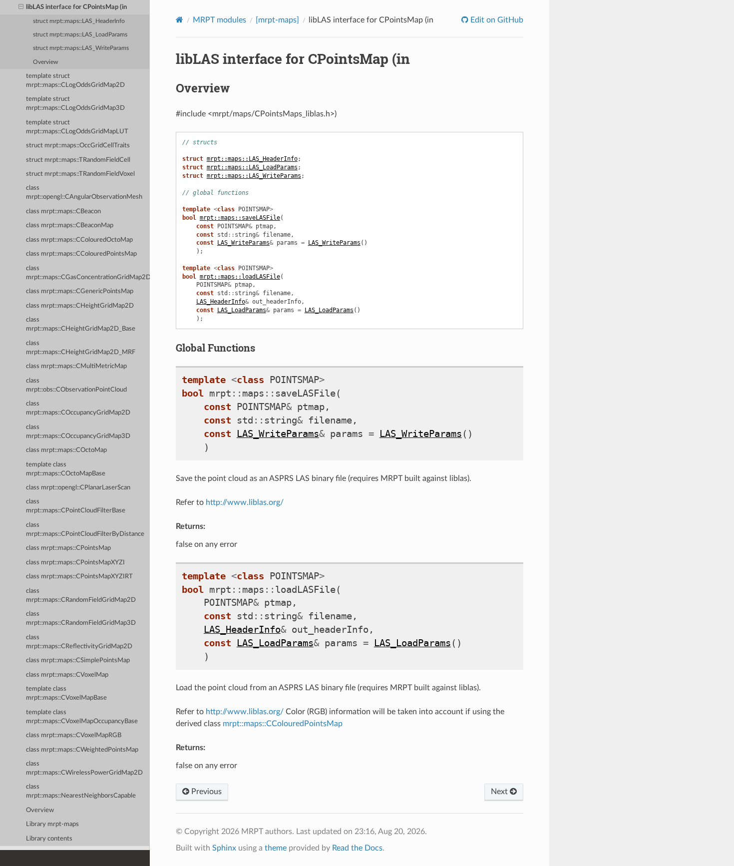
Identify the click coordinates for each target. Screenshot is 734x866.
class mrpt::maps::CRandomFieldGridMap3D (81, 618)
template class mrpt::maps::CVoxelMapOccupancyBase (82, 717)
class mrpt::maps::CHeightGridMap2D (80, 306)
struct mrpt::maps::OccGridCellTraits (78, 145)
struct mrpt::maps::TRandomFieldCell (78, 160)
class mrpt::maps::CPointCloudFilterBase (75, 506)
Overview (45, 62)
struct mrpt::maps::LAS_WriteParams (81, 48)
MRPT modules (219, 20)
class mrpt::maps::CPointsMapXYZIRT (79, 576)
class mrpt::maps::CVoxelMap (67, 675)
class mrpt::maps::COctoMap (66, 450)
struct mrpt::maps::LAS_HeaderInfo (79, 21)
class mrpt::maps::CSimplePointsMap (78, 660)
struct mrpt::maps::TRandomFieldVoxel (80, 174)
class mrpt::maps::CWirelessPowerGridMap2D (84, 768)
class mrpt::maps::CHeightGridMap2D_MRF (80, 348)
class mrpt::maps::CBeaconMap (69, 225)
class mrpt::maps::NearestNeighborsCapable (81, 791)
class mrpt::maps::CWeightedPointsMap (82, 750)
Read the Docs (357, 848)
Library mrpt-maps (52, 824)
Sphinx (224, 848)
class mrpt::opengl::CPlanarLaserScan (78, 487)
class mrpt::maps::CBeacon (63, 211)
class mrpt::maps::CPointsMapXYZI (75, 562)
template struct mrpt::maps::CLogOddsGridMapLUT (77, 127)
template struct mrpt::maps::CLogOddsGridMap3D (75, 103)
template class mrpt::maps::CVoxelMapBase (66, 693)
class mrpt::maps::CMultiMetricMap (76, 366)
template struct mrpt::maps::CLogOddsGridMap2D (75, 80)
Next (500, 792)
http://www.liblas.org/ (245, 502)
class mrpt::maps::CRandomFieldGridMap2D (81, 595)
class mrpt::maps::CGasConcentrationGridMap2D (88, 273)
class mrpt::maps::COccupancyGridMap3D (78, 431)
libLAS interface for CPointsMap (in (76, 7)
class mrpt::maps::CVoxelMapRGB (73, 735)
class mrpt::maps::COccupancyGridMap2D (78, 408)
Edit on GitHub (495, 20)
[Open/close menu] (20, 7)
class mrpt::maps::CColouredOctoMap (79, 240)
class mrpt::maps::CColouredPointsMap (81, 254)
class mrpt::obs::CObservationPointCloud (76, 385)
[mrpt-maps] (277, 20)
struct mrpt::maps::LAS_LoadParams (80, 34)
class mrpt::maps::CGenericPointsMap (79, 291)
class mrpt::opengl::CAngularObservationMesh (84, 192)
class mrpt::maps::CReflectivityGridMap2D (79, 642)
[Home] (179, 19)
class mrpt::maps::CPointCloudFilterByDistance (85, 529)
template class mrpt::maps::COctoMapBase (65, 469)
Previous (205, 792)
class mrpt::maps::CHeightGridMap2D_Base (80, 324)
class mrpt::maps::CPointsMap (68, 548)
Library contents (49, 839)
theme (276, 848)
